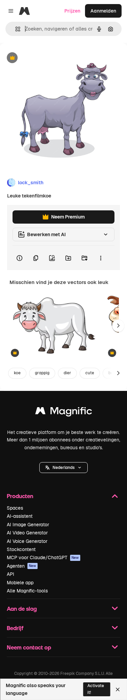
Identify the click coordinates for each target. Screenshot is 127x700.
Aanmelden (103, 11)
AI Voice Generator (27, 541)
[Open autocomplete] (15, 29)
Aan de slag (22, 608)
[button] (63, 467)
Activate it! (95, 689)
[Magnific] (63, 412)
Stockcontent (21, 549)
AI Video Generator (27, 533)
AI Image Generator (28, 525)
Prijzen (72, 11)
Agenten (21, 566)
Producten (20, 495)
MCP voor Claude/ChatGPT (43, 557)
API (10, 574)
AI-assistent (20, 516)
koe (17, 373)
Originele (44, 58)
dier (67, 373)
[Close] (117, 689)
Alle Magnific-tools (27, 591)
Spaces (15, 508)
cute (89, 373)
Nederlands (63, 467)
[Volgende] (118, 326)
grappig (42, 373)
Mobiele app (20, 583)
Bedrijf (15, 627)
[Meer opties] (100, 258)
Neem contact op (29, 647)
